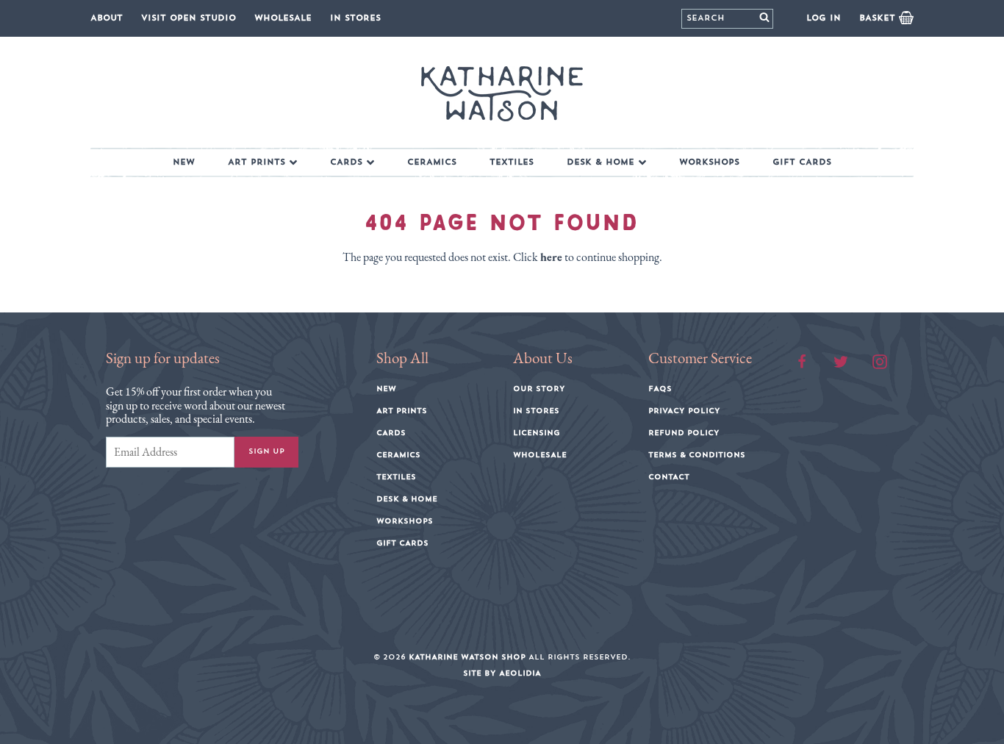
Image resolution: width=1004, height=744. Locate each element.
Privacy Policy (684, 411)
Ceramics (431, 162)
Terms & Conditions (696, 455)
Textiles (512, 162)
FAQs (660, 389)
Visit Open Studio (188, 18)
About (106, 18)
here (551, 257)
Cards (346, 162)
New (184, 162)
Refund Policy (684, 433)
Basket (879, 18)
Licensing (536, 433)
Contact (668, 477)
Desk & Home (600, 162)
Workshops (709, 162)
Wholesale (283, 18)
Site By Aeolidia (502, 673)
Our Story (539, 389)
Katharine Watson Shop (467, 657)
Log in (823, 18)
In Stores (355, 18)
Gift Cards (801, 162)
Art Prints (256, 162)
